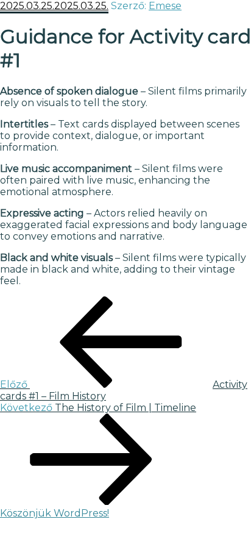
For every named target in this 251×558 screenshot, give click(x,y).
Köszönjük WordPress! (54, 513)
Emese (165, 6)
